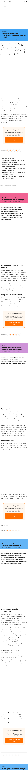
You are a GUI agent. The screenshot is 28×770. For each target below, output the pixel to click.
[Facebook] (7, 150)
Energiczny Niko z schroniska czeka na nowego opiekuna (12, 348)
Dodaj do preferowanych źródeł (14, 139)
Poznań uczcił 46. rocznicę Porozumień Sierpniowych (11, 544)
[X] (10, 150)
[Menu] (26, 1)
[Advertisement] (14, 76)
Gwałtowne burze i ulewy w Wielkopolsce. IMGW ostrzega (13, 198)
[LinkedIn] (19, 150)
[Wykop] (13, 150)
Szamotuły (16, 184)
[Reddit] (16, 150)
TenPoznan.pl (3, 184)
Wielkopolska (10, 184)
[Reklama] (14, 17)
